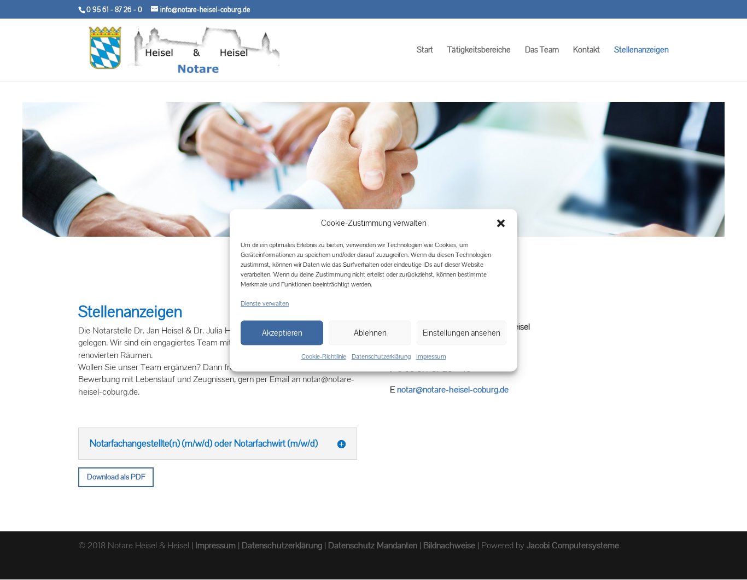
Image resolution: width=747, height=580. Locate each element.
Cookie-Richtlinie (323, 357)
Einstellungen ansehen (461, 332)
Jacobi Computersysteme (573, 545)
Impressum (431, 357)
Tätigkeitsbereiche (479, 50)
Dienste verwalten (265, 303)
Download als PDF (116, 477)
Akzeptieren (282, 332)
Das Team (542, 50)
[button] (500, 223)
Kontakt (586, 50)
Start (425, 50)
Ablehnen (370, 332)
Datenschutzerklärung (381, 357)
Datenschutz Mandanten (372, 545)
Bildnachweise (449, 545)
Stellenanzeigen (641, 50)
